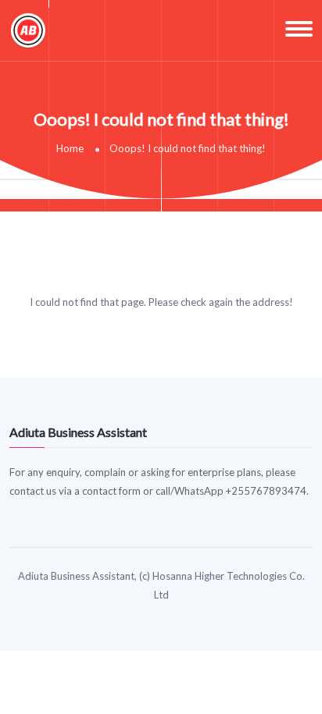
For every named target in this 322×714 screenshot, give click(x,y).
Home (70, 148)
